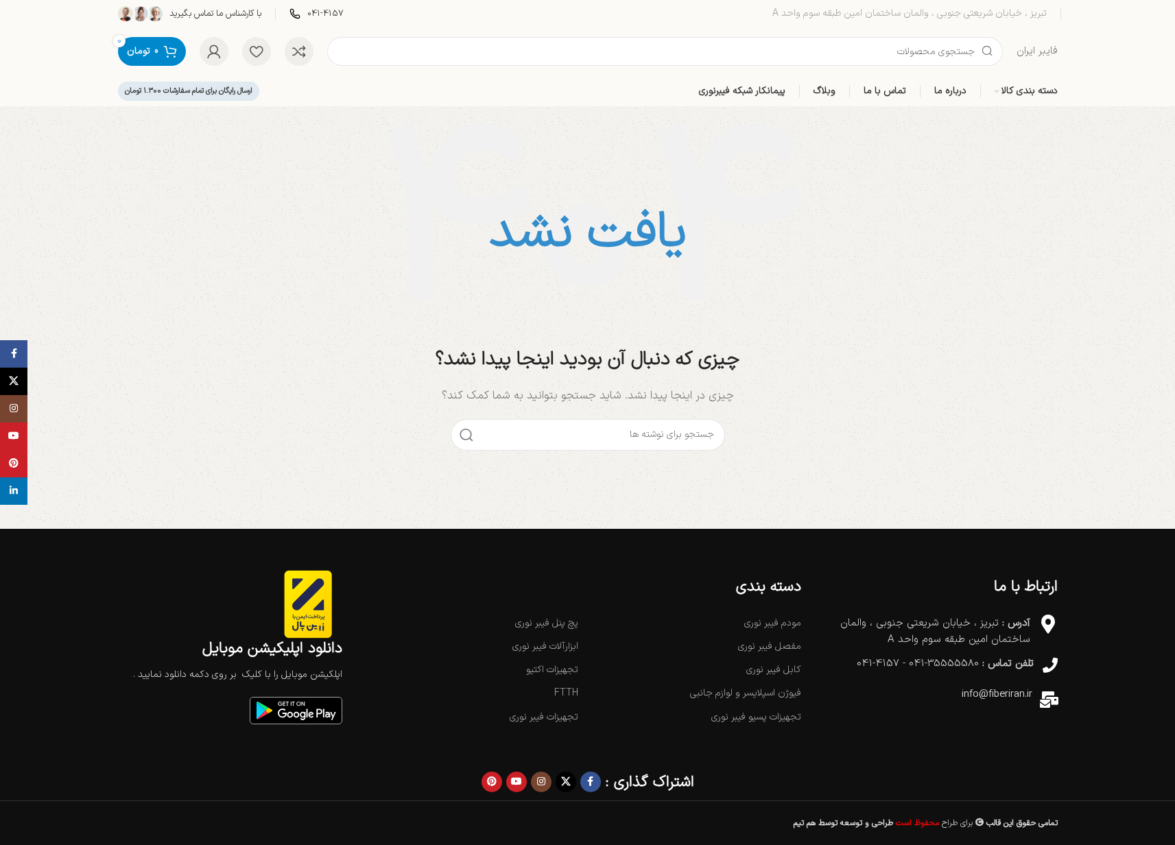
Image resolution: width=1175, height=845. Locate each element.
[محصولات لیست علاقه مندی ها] (256, 51)
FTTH (566, 693)
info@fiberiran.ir (997, 694)
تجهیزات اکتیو (552, 670)
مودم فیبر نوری (772, 623)
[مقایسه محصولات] (299, 51)
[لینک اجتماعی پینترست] (492, 782)
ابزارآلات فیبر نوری (545, 646)
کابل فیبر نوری (773, 670)
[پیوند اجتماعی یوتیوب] (516, 782)
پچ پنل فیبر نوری (546, 623)
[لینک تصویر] (296, 710)
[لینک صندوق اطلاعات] (316, 14)
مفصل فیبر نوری (769, 646)
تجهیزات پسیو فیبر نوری (756, 717)
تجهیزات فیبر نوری (544, 717)
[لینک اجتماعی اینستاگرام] (541, 782)
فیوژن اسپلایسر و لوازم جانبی (745, 693)
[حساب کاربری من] (214, 51)
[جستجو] (466, 435)
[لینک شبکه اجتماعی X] (566, 782)
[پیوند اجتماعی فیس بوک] (590, 782)
